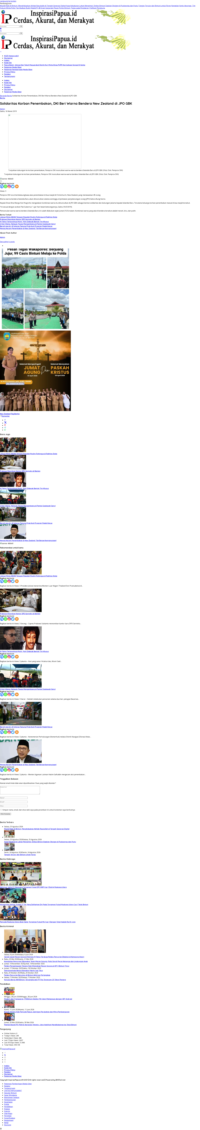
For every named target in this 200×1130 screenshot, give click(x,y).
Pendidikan (8, 1106)
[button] (21, 26)
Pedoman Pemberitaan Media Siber (18, 70)
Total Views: (9, 1045)
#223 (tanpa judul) (11, 56)
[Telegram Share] (5, 427)
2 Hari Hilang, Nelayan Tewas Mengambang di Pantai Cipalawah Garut (28, 224)
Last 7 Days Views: (11, 1040)
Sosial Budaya (9, 1118)
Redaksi (7, 74)
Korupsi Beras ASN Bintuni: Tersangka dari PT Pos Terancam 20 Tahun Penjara (35, 980)
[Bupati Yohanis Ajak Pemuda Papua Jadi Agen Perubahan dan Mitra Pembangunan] (9, 1007)
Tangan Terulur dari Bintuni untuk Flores (154, 6)
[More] (17, 186)
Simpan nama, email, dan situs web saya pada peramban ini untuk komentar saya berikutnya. (38, 810)
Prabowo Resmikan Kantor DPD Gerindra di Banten (20, 219)
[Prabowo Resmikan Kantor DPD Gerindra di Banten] (13, 469)
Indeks (6, 60)
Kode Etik (8, 63)
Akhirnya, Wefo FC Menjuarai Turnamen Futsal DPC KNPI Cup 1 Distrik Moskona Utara (33, 887)
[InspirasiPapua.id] (65, 24)
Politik (6, 1104)
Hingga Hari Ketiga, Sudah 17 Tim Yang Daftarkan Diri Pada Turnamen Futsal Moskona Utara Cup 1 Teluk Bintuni (44, 905)
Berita (2, 98)
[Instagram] (9, 186)
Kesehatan (8, 1102)
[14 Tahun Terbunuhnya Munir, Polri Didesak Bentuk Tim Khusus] (13, 486)
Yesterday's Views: (11, 1038)
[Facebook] (2, 186)
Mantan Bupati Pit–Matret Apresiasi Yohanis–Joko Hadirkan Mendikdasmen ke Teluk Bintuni (40, 1025)
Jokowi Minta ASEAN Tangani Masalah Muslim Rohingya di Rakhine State (28, 217)
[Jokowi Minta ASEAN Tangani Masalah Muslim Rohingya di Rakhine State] (13, 451)
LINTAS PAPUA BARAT (13, 1090)
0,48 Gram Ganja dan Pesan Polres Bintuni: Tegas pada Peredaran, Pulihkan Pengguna (71, 8)
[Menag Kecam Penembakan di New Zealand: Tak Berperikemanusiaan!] (13, 538)
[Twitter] (13, 186)
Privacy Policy (9, 72)
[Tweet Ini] (5, 423)
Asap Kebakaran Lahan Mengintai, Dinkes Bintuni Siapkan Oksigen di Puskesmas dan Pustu (102, 6)
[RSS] (5, 1062)
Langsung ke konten (8, 1)
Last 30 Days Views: (12, 1042)
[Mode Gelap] (1, 29)
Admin (2, 109)
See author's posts (7, 242)
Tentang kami (9, 76)
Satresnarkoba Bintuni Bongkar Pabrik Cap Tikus (23, 971)
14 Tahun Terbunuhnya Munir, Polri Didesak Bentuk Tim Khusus (24, 222)
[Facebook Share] (5, 420)
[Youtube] (5, 1059)
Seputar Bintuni (10, 1093)
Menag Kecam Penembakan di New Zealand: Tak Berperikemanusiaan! (28, 228)
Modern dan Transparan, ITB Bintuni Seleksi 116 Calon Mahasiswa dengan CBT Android (38, 999)
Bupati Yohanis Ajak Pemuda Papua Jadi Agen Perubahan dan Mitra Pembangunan (36, 1012)
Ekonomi (7, 1125)
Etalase (7, 1109)
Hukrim (7, 1111)
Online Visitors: (10, 1033)
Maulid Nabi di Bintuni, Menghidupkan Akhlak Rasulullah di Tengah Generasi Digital (33, 6)
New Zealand (5, 414)
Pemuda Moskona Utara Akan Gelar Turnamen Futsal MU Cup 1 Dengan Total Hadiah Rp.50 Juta (37, 922)
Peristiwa (7, 1116)
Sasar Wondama (10, 1095)
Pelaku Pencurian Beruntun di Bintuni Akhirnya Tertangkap (27, 975)
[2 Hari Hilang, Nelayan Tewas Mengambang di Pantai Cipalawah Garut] (13, 503)
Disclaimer (8, 58)
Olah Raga (8, 1113)
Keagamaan (8, 1120)
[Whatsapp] (5, 186)
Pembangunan (10, 1100)
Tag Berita (15, 414)
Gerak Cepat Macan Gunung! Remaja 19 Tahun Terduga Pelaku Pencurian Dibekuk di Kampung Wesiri (44, 957)
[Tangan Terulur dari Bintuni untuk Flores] (9, 850)
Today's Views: (10, 1036)
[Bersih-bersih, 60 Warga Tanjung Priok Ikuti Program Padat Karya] (13, 521)
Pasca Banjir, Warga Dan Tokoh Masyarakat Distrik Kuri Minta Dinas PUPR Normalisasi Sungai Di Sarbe (44, 65)
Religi (6, 1122)
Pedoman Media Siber (13, 67)
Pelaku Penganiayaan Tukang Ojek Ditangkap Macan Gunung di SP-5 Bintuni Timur (36, 966)
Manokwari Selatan (11, 1097)
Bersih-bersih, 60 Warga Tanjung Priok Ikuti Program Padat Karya (26, 226)
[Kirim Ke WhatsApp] (5, 430)
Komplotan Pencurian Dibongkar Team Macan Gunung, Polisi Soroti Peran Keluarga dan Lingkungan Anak (46, 961)
